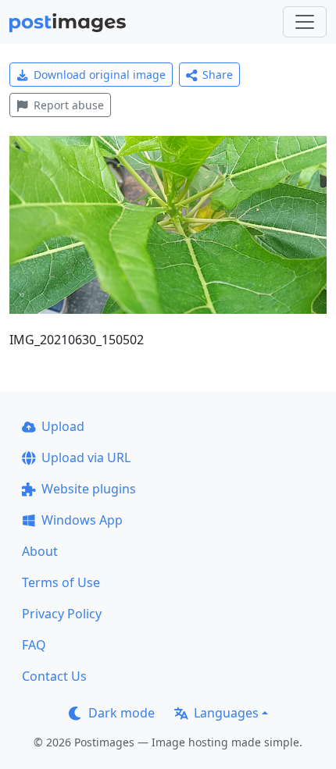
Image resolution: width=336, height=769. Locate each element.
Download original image (100, 74)
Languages (226, 712)
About (40, 551)
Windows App (82, 520)
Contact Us (54, 676)
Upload (62, 426)
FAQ (34, 644)
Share (217, 74)
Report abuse (69, 105)
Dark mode (121, 712)
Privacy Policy (62, 613)
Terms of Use (61, 582)
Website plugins (88, 488)
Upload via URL (85, 457)
